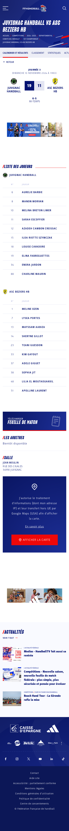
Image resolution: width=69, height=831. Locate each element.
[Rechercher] (64, 8)
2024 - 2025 (31, 36)
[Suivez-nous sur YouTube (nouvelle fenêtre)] (40, 759)
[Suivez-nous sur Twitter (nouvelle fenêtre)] (28, 759)
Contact (34, 773)
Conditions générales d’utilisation (34, 793)
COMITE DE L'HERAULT (11, 39)
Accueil (6, 36)
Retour (10, 62)
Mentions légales (34, 788)
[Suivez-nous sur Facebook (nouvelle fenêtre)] (5, 759)
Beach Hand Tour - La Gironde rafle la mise (42, 698)
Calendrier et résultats (15, 53)
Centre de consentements (34, 803)
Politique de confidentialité (34, 798)
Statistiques (54, 53)
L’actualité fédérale (31, 648)
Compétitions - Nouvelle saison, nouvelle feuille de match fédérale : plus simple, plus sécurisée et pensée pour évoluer (45, 678)
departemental (45, 36)
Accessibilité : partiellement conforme (34, 783)
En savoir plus (34, 526)
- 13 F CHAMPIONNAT (30, 39)
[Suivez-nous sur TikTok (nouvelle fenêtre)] (63, 759)
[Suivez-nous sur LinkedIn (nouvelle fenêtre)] (51, 759)
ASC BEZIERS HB (55, 89)
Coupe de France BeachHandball (46, 692)
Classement (38, 53)
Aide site (34, 778)
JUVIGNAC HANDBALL (14, 89)
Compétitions (18, 36)
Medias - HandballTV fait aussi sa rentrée (45, 653)
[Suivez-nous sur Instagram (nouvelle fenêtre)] (17, 759)
